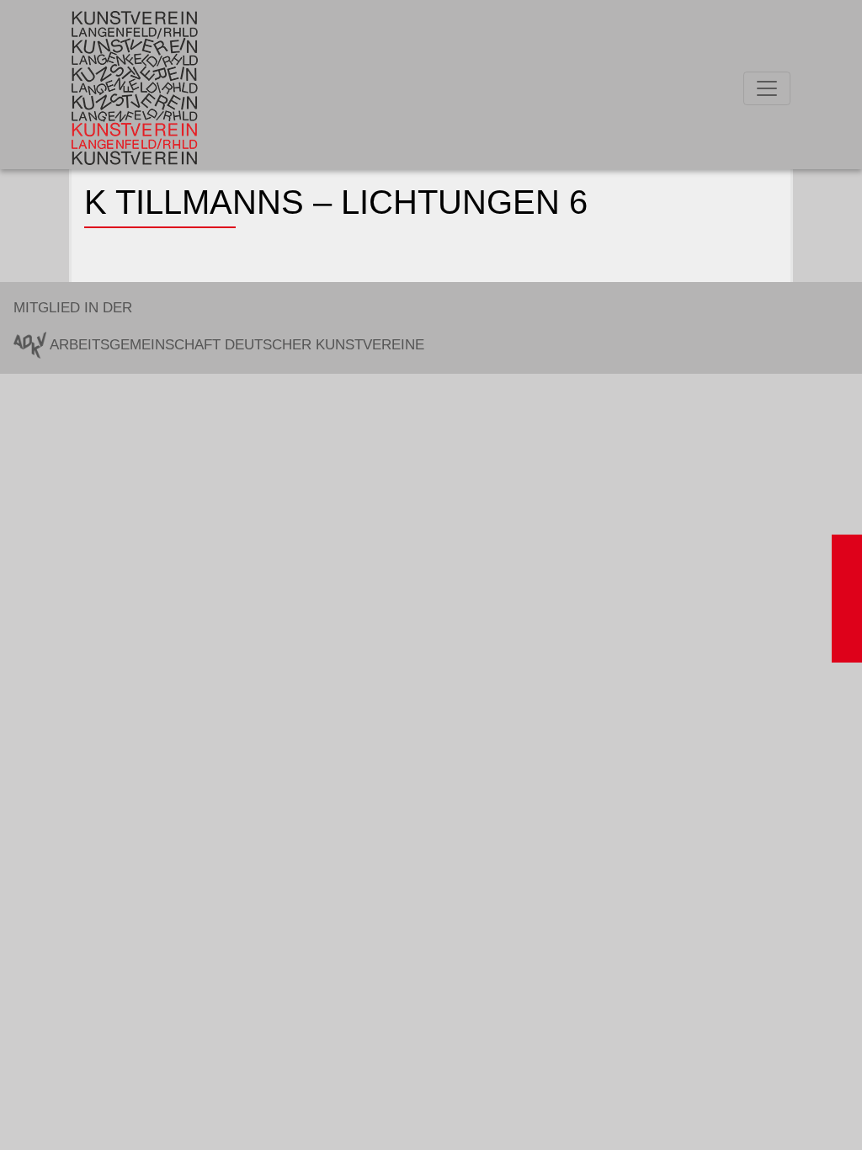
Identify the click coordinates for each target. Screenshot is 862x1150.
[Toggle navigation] (766, 88)
